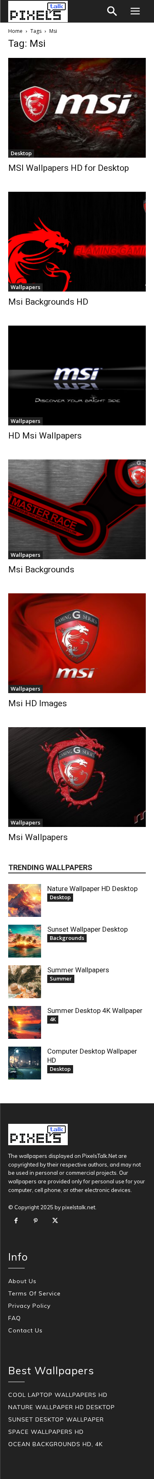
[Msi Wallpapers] (77, 777)
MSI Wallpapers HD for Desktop (68, 168)
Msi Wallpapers (38, 837)
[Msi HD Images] (77, 643)
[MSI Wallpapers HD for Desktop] (77, 108)
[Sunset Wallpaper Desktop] (24, 941)
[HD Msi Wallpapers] (77, 375)
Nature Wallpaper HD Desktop (92, 888)
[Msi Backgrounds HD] (77, 242)
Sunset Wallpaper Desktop (87, 929)
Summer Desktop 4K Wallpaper (95, 1010)
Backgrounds (67, 938)
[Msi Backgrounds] (77, 509)
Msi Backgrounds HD (48, 302)
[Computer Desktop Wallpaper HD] (24, 1063)
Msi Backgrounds (41, 569)
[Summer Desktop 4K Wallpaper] (24, 1022)
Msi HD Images (37, 703)
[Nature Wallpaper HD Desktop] (24, 900)
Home (15, 31)
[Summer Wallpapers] (24, 981)
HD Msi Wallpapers (45, 436)
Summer (61, 978)
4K (53, 1019)
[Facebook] (16, 1221)
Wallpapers (25, 287)
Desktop (21, 153)
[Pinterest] (36, 1221)
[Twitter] (55, 1221)
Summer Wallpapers (78, 970)
